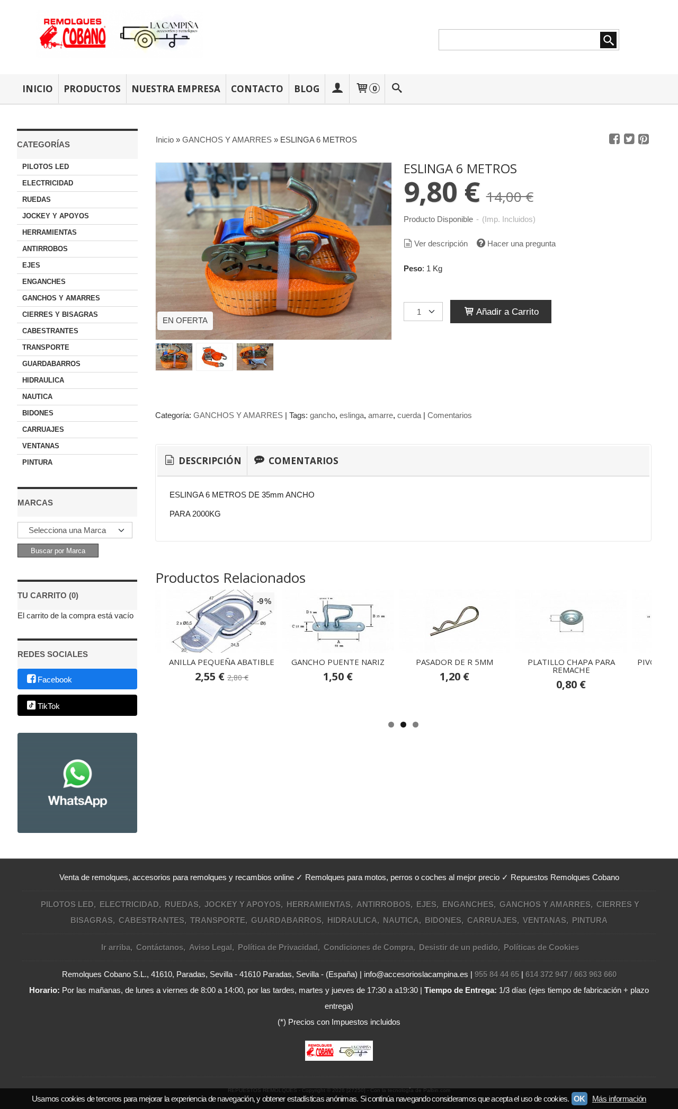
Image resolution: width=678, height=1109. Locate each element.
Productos (92, 89)
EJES (31, 265)
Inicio (37, 89)
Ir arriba (115, 947)
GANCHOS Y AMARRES (61, 298)
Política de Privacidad (278, 947)
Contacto (257, 89)
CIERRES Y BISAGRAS (60, 314)
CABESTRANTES (50, 331)
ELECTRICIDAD (47, 183)
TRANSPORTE (45, 347)
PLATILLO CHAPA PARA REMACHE (571, 665)
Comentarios (449, 415)
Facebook (55, 679)
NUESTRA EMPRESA (175, 89)
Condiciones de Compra (368, 947)
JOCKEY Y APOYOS (55, 216)
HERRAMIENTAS (49, 232)
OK (579, 1098)
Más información (619, 1098)
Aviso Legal (210, 947)
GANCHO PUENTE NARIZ (338, 661)
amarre (380, 415)
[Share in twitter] (629, 139)
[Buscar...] (397, 88)
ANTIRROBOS (45, 249)
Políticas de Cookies (541, 947)
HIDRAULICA (43, 380)
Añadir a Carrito (506, 311)
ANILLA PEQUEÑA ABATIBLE (221, 661)
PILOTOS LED (45, 167)
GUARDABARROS (51, 364)
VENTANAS (40, 446)
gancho (322, 415)
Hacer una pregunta (521, 243)
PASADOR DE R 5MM (454, 661)
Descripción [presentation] (209, 461)
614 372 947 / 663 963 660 (571, 974)
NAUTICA (37, 397)
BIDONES (37, 413)
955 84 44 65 (497, 974)
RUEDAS (36, 199)
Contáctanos (159, 947)
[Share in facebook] (614, 139)
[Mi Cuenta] (337, 88)
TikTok (49, 706)
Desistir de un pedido (458, 947)
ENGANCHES (44, 282)
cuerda (409, 415)
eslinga (352, 415)
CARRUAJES (43, 429)
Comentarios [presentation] (302, 461)
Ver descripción (441, 243)
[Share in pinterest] (643, 139)
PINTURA (37, 462)
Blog (306, 89)
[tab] (202, 461)
